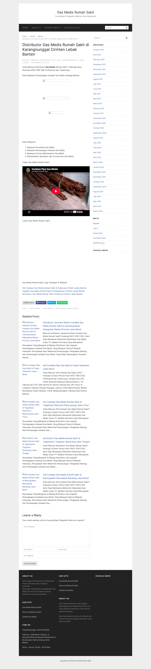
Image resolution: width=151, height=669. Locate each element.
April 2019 (97, 206)
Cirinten (34, 60)
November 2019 (99, 177)
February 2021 (98, 108)
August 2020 (98, 138)
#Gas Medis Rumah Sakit (67, 308)
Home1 (25, 28)
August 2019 (98, 192)
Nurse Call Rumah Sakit (31, 612)
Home (24, 36)
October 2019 (98, 182)
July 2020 (97, 143)
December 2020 (99, 118)
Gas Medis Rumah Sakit (75, 12)
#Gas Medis (48, 308)
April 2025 (97, 55)
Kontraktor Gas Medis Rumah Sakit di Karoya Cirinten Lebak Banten (52, 294)
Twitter (52, 302)
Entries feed (97, 233)
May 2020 (97, 152)
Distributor (45, 60)
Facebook (41, 302)
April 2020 (97, 157)
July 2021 (97, 84)
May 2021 (97, 94)
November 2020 (99, 123)
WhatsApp (63, 302)
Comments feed (99, 238)
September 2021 (99, 74)
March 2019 (97, 211)
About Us (36, 28)
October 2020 (98, 128)
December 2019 (99, 172)
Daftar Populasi (72, 28)
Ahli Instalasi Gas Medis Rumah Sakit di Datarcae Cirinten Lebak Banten (54, 288)
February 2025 (99, 59)
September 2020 (99, 133)
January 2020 (98, 167)
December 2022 (99, 64)
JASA (59, 60)
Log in (95, 228)
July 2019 (97, 196)
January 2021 (98, 113)
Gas (53, 60)
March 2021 (97, 103)
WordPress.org (99, 243)
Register (96, 223)
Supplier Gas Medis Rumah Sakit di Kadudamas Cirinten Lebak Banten (53, 291)
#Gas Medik (35, 308)
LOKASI (32, 36)
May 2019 (97, 201)
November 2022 (99, 69)
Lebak (81, 60)
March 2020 (98, 162)
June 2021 (97, 89)
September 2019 (99, 187)
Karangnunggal (70, 60)
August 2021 (98, 79)
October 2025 (98, 50)
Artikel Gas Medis (29, 617)
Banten (40, 36)
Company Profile (52, 28)
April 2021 (97, 99)
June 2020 (97, 148)
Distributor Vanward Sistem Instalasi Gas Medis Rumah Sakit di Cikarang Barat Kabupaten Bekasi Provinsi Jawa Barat (63, 326)
